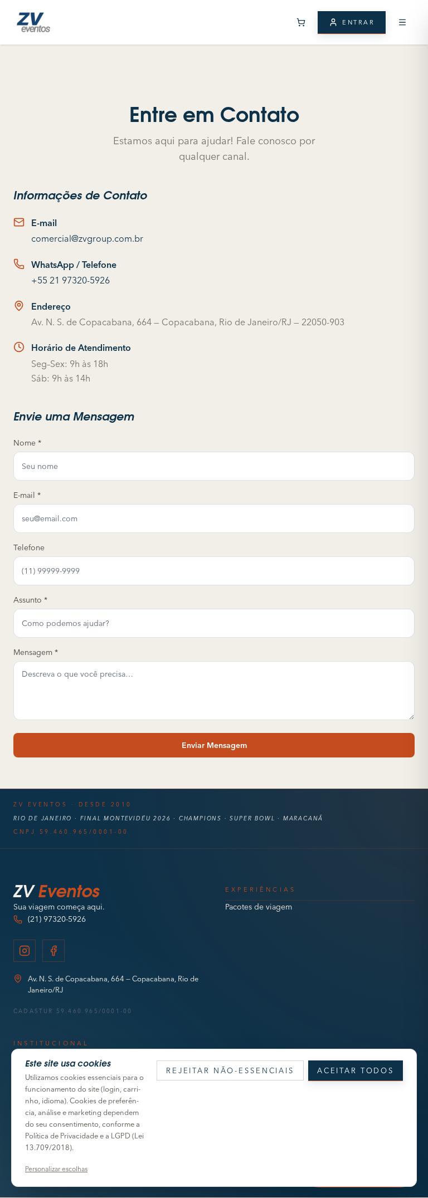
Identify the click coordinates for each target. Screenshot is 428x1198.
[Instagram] (24, 951)
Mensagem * (35, 652)
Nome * (27, 443)
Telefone (29, 547)
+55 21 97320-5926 (70, 280)
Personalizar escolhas (56, 1169)
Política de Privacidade (61, 1135)
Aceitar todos (355, 1070)
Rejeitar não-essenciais (230, 1070)
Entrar (358, 22)
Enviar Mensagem (214, 745)
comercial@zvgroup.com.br (87, 238)
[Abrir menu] (402, 22)
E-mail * (27, 495)
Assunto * (30, 600)
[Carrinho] (301, 22)
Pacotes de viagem (258, 907)
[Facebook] (53, 951)
